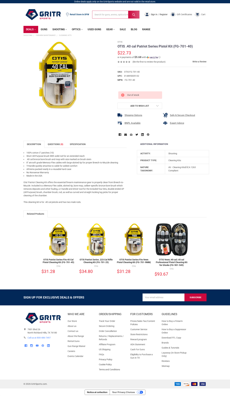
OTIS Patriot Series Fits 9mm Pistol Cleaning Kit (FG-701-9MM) (134, 261)
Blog (134, 29)
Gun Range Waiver (76, 346)
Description (34, 144)
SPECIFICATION (78, 144)
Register (164, 14)
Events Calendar (75, 356)
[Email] (125, 134)
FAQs (101, 354)
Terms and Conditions (112, 369)
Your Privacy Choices (123, 392)
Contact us (73, 331)
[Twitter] (136, 134)
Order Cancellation (108, 331)
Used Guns (94, 29)
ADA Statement (137, 344)
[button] (139, 57)
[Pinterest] (148, 134)
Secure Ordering (106, 326)
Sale (123, 29)
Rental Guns (73, 341)
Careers (71, 351)
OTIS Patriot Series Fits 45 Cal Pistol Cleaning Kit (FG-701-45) (58, 261)
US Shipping (104, 349)
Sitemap (166, 366)
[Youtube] (37, 345)
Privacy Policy (112, 359)
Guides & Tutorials (170, 347)
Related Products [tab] (35, 214)
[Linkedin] (142, 134)
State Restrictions (139, 334)
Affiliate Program (107, 344)
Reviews (166, 361)
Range (146, 29)
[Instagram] (31, 345)
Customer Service (138, 329)
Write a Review (199, 61)
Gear (109, 29)
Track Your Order (107, 321)
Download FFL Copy (171, 337)
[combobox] (115, 14)
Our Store (72, 321)
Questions (55, 144)
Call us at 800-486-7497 (39, 337)
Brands (165, 342)
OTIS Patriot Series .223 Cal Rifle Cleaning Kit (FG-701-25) (96, 261)
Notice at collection (97, 392)
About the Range (76, 336)
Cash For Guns (137, 349)
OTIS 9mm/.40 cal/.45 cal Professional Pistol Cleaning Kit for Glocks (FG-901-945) (171, 262)
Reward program (138, 339)
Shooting (58, 29)
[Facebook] (120, 134)
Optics (76, 29)
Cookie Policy (112, 364)
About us (72, 326)
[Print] (131, 134)
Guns (44, 29)
